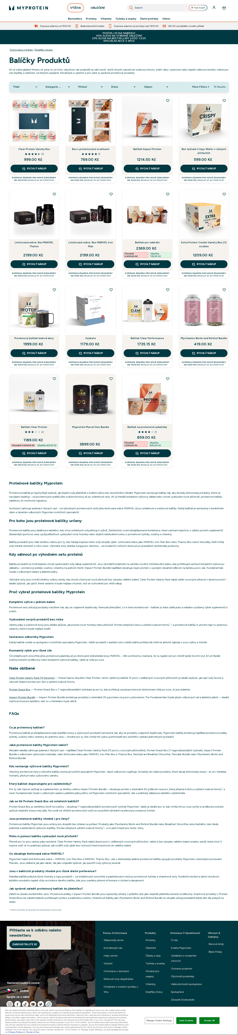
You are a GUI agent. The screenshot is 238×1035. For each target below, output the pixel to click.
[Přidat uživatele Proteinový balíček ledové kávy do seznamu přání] (54, 289)
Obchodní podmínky (182, 976)
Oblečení (151, 948)
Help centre (111, 955)
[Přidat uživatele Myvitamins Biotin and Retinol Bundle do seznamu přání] (224, 289)
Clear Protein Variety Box (34, 149)
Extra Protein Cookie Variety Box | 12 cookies (204, 244)
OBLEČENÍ (98, 7)
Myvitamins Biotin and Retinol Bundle (204, 338)
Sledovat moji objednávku (118, 979)
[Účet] (214, 8)
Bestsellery (75, 18)
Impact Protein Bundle (22, 697)
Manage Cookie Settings (159, 1020)
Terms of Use (32, 1032)
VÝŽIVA (75, 7)
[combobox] (167, 8)
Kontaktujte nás (113, 948)
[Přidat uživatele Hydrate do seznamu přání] (111, 289)
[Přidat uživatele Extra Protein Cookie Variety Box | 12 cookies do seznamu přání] (224, 194)
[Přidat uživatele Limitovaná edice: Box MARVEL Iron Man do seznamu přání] (111, 194)
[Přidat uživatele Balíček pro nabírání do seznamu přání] (167, 194)
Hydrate (90, 338)
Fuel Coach (199, 8)
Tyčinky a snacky (125, 18)
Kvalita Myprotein (181, 948)
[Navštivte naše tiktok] (25, 1004)
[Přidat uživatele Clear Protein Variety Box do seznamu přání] (54, 100)
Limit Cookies (186, 1020)
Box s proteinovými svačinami (90, 149)
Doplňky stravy (44, 50)
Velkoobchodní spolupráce (186, 984)
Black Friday (215, 951)
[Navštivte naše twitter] (41, 1004)
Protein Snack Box (19, 689)
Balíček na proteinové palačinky (147, 427)
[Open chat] (48, 1004)
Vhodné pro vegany (152, 974)
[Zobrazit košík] (224, 8)
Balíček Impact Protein (147, 149)
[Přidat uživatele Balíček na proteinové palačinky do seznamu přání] (167, 378)
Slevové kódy (216, 944)
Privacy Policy (15, 1032)
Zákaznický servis (114, 940)
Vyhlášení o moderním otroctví (183, 958)
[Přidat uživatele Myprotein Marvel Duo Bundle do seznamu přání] (111, 378)
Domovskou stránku (21, 50)
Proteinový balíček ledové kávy (34, 338)
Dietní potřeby (149, 18)
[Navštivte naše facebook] (17, 1004)
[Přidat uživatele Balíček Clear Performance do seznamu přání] (167, 289)
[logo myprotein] (28, 8)
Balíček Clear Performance (147, 338)
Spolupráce (177, 992)
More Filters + (200, 86)
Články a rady (153, 955)
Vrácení (108, 963)
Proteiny (91, 18)
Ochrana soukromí (181, 968)
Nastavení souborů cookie (23, 982)
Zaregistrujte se (24, 944)
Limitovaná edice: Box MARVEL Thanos (34, 244)
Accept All (209, 1020)
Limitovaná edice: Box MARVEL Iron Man (90, 244)
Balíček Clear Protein (34, 427)
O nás (174, 940)
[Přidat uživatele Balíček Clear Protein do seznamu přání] (54, 378)
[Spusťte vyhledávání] (131, 8)
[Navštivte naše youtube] (33, 1004)
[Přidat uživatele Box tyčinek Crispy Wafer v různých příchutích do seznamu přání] (224, 100)
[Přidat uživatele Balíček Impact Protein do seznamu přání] (167, 100)
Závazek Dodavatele (182, 999)
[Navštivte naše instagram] (9, 1004)
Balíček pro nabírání (147, 242)
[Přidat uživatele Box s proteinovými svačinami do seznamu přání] (111, 100)
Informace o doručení (116, 971)
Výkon (166, 18)
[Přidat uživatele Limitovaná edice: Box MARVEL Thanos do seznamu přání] (54, 194)
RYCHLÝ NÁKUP (36, 168)
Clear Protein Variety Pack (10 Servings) (32, 678)
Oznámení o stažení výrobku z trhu (121, 989)
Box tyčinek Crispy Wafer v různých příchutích (204, 151)
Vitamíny (106, 18)
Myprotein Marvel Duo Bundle (90, 427)
